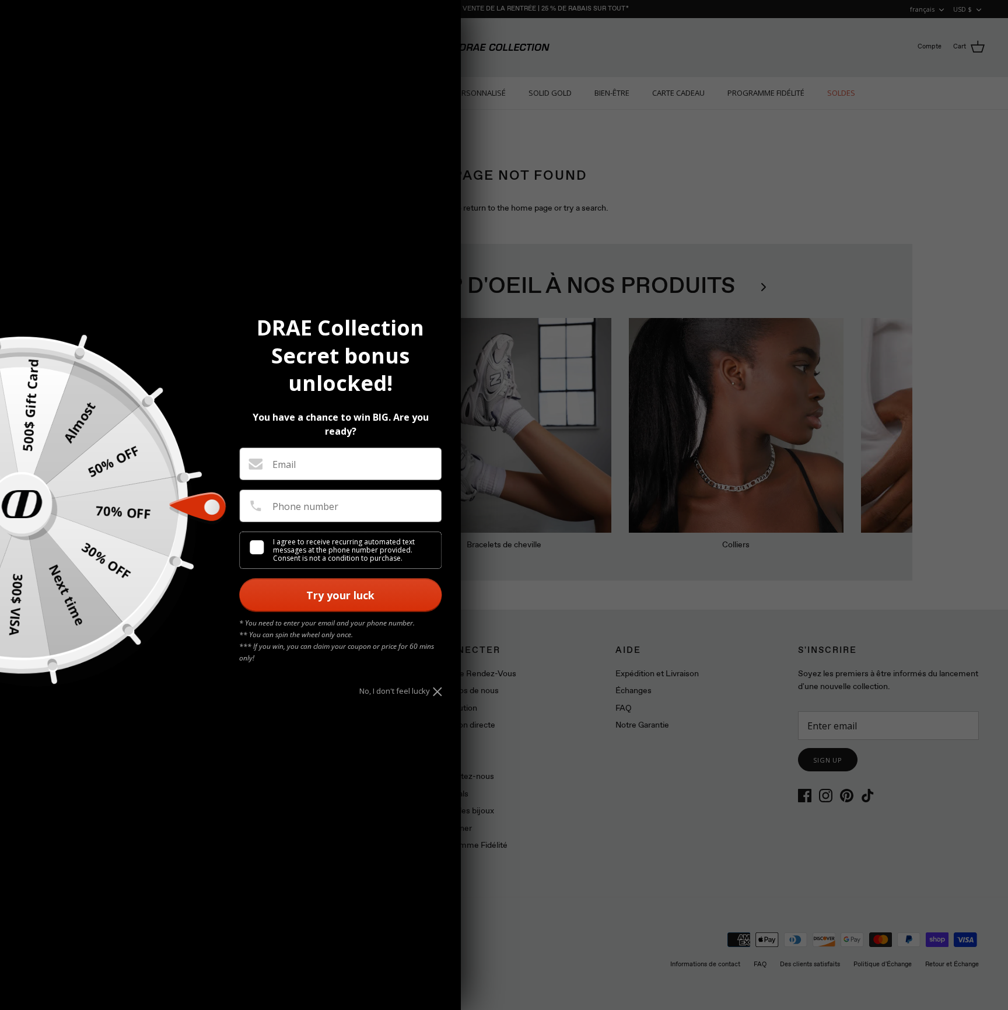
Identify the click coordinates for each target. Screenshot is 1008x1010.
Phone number (305, 506)
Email (284, 464)
